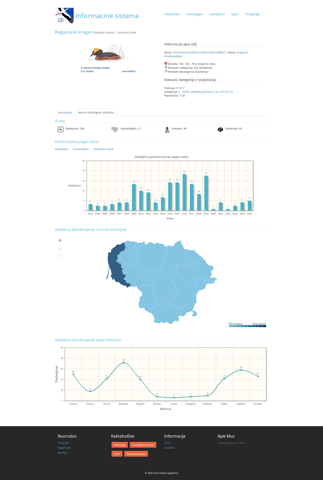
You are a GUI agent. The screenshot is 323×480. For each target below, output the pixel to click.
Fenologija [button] (194, 14)
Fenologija (119, 445)
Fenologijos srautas (143, 445)
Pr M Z (180, 88)
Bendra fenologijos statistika (96, 112)
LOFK (117, 454)
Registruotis (64, 447)
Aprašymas (65, 112)
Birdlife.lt (62, 452)
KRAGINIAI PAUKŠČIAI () (199, 52)
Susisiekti (169, 447)
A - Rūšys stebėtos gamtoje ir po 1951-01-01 (206, 91)
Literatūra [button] (216, 14)
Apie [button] (234, 14)
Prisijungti (252, 14)
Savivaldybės (81, 149)
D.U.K (167, 442)
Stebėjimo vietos (103, 149)
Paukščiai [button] (171, 14)
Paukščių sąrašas (136, 454)
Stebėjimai (61, 149)
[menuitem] (166, 313)
